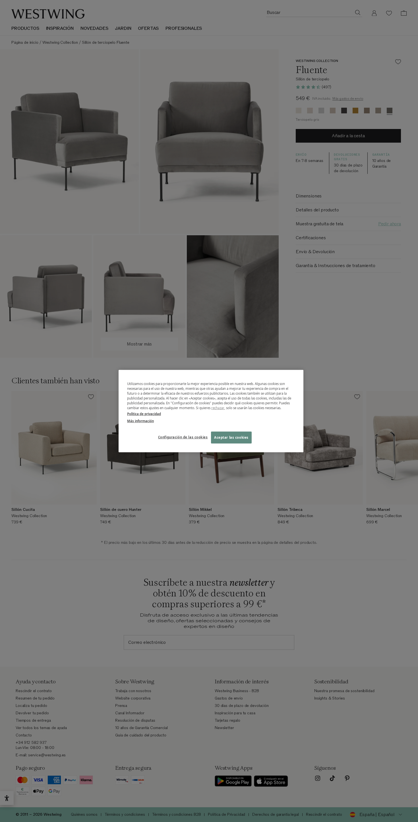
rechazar (217, 408)
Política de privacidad (144, 414)
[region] (211, 411)
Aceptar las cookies (231, 437)
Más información (140, 421)
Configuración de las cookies (183, 437)
